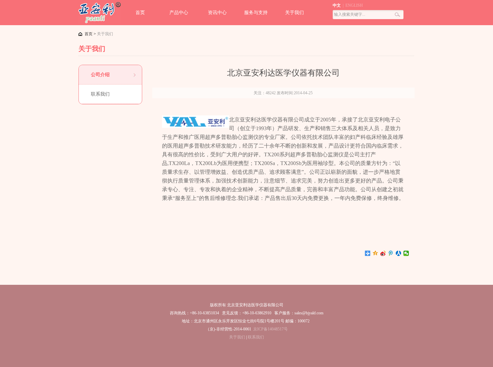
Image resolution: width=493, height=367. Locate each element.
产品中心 (178, 12)
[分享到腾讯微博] (391, 253)
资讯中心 (217, 12)
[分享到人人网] (398, 253)
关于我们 (294, 12)
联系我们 (100, 94)
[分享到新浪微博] (383, 253)
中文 (337, 5)
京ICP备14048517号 (270, 329)
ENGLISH (354, 5)
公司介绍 (100, 74)
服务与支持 (256, 12)
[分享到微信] (406, 253)
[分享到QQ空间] (375, 253)
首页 (140, 12)
